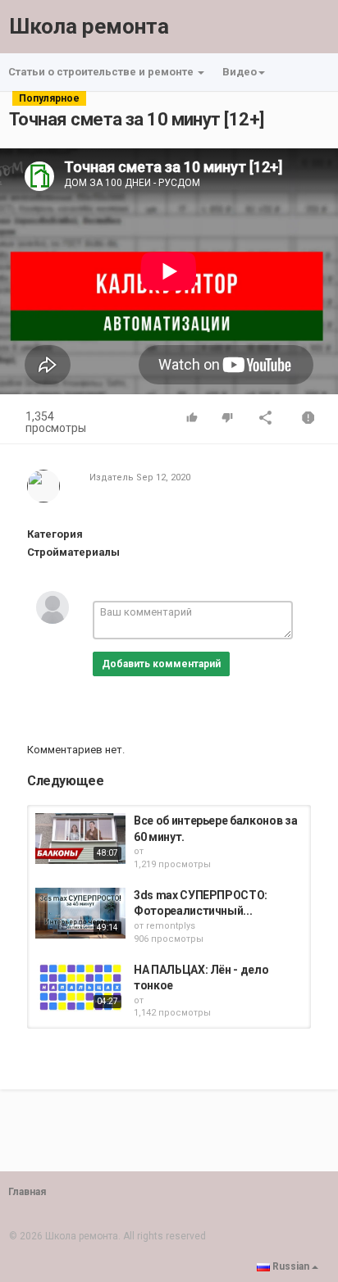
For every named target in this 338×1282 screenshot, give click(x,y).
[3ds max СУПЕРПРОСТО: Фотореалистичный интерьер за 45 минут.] (80, 913)
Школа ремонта (89, 26)
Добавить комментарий (161, 664)
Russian (291, 1266)
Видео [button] (239, 72)
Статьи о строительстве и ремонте (102, 72)
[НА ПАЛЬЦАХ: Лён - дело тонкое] (80, 987)
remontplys (170, 926)
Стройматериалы (73, 552)
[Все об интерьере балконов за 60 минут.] (80, 838)
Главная (27, 1192)
